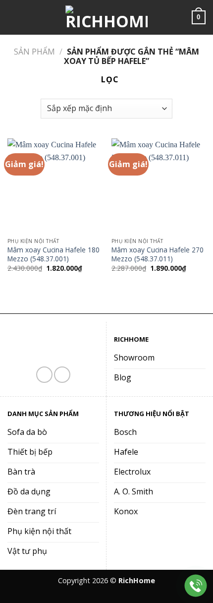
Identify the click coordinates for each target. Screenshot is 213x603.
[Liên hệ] (196, 586)
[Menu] (13, 17)
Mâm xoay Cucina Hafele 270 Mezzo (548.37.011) (157, 254)
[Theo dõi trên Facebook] (44, 374)
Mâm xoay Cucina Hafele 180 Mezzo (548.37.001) (53, 254)
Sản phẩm (34, 51)
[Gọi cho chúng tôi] (62, 374)
